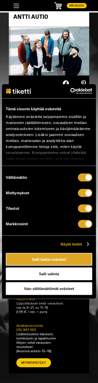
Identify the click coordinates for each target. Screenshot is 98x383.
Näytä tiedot (71, 244)
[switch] (85, 193)
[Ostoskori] (58, 5)
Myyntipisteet (33, 363)
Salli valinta (49, 274)
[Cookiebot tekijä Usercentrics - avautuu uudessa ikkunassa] (70, 91)
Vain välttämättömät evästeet (49, 288)
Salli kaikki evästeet (49, 259)
